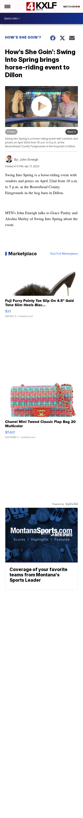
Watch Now (70, 6)
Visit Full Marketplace (64, 253)
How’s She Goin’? (23, 37)
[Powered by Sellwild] (72, 503)
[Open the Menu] (7, 6)
